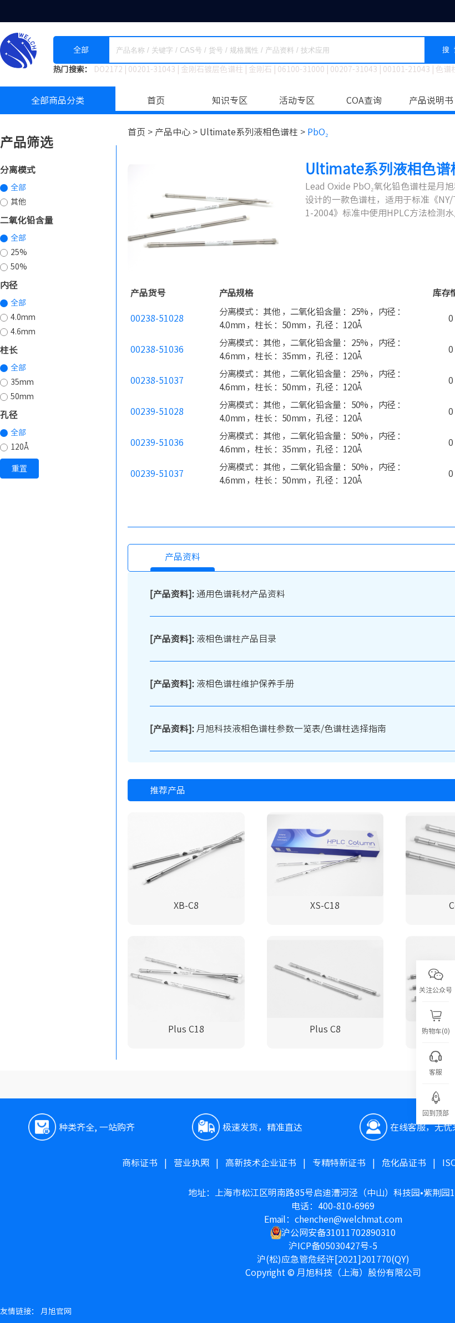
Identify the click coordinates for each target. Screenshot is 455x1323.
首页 (156, 100)
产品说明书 (431, 100)
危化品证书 (412, 1162)
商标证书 (148, 1162)
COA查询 (364, 100)
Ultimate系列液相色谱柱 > (253, 132)
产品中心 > (177, 132)
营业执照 (199, 1162)
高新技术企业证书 (268, 1162)
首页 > (141, 132)
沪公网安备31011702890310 (338, 1232)
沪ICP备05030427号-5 (333, 1245)
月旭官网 (56, 1311)
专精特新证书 (347, 1162)
